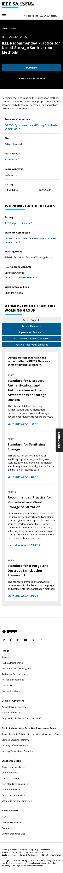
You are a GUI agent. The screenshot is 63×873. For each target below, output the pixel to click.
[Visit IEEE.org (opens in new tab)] (9, 631)
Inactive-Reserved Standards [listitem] (31, 344)
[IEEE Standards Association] (18, 5)
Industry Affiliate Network (15, 745)
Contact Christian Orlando (20, 277)
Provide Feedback (11, 690)
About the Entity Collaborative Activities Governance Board (31, 734)
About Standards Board (13, 767)
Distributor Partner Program (16, 668)
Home (4, 849)
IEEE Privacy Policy (9, 855)
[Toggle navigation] (4, 16)
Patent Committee (11, 789)
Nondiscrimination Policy (12, 852)
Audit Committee (10, 778)
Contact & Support (28, 849)
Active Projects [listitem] (31, 320)
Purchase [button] (31, 67)
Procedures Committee (13, 795)
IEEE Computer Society (17, 223)
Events (5, 828)
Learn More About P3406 (22, 595)
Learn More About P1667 (22, 423)
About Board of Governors (15, 706)
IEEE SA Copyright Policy (51, 855)
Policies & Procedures (13, 679)
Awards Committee (11, 712)
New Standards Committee (15, 783)
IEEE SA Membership (12, 662)
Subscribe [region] (59, 440)
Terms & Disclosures (29, 855)
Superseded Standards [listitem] (31, 332)
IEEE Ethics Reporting (34, 852)
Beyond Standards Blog (13, 833)
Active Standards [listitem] (31, 326)
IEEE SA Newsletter (12, 822)
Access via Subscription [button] (31, 78)
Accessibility (44, 849)
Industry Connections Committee (18, 751)
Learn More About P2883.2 (23, 545)
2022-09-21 (11, 159)
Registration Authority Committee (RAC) (22, 718)
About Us (6, 657)
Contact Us (7, 685)
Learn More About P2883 (22, 476)
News (5, 816)
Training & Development (14, 674)
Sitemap (13, 849)
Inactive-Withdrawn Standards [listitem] (31, 338)
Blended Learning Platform (15, 739)
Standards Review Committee (17, 800)
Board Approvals (10, 772)
